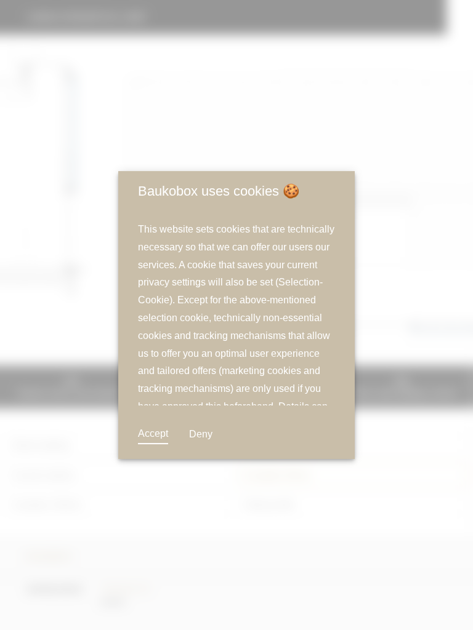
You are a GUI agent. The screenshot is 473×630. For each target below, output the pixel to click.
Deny (199, 434)
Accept (153, 434)
